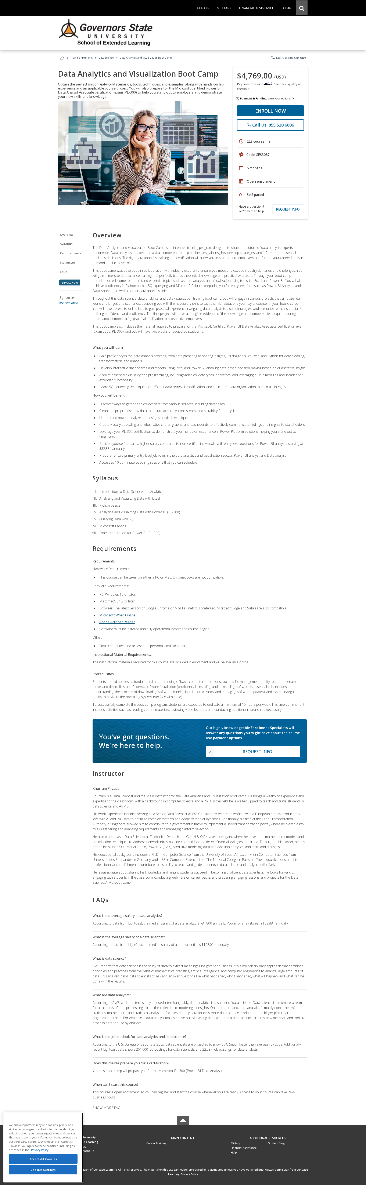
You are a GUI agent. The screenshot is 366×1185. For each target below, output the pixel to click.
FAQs (63, 272)
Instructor (67, 262)
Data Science (106, 57)
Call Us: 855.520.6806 (288, 57)
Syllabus (66, 244)
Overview (66, 235)
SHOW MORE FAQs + (109, 1107)
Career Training (156, 1143)
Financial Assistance (244, 1148)
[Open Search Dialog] (302, 7)
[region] (43, 1147)
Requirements (70, 253)
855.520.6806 (68, 303)
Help (234, 1152)
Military (235, 1143)
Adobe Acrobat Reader (117, 622)
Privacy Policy (189, 1174)
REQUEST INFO (288, 209)
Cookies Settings (43, 1170)
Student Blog (276, 1143)
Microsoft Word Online (117, 615)
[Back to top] (183, 1137)
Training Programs (81, 57)
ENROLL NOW (270, 110)
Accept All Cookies (43, 1159)
